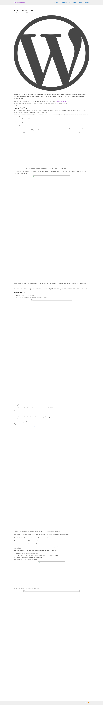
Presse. (75, 2)
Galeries (56, 2)
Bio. (70, 2)
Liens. (81, 2)
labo (17, 13)
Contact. (87, 2)
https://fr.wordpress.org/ (62, 101)
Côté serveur (29, 13)
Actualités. (65, 2)
